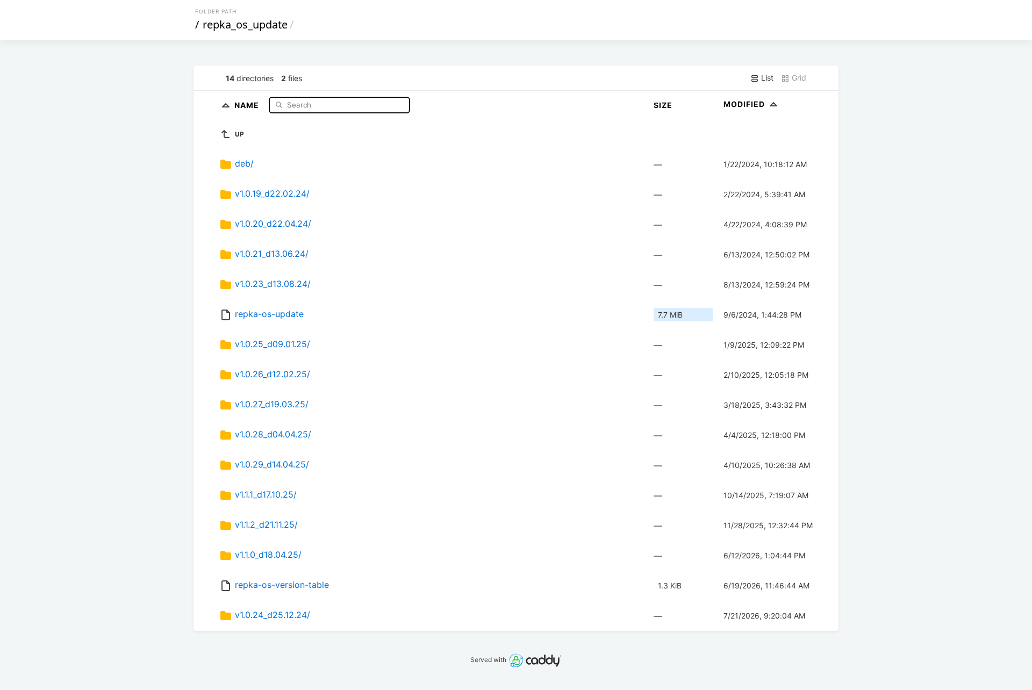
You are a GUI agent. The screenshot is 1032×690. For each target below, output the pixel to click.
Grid (798, 77)
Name (247, 104)
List (766, 77)
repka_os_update (245, 24)
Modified (745, 104)
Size (663, 105)
